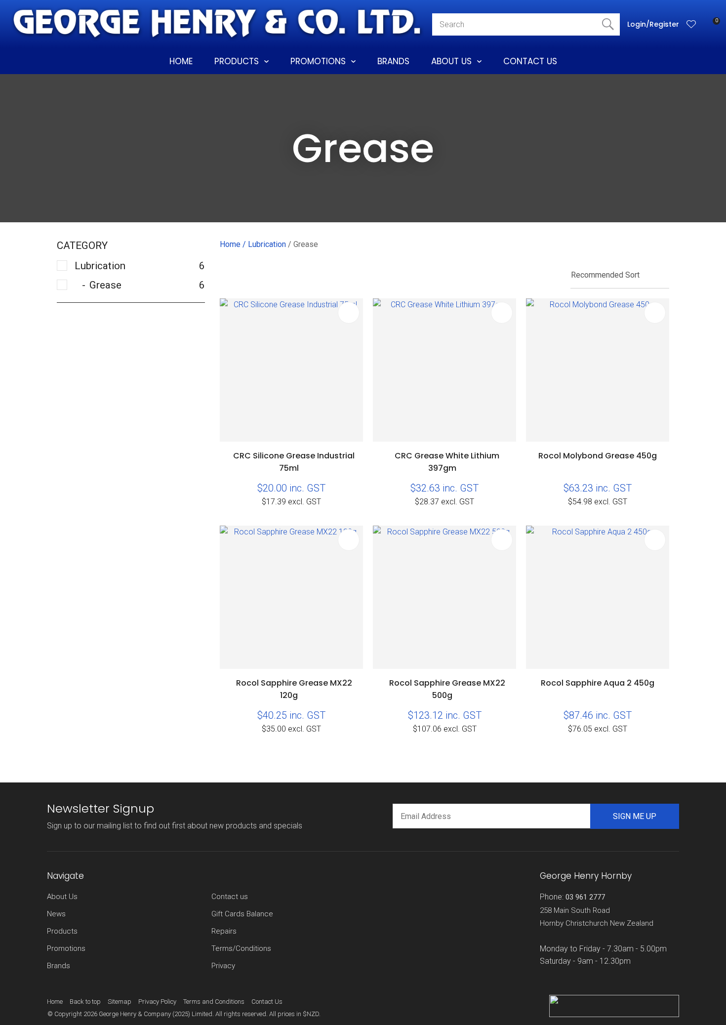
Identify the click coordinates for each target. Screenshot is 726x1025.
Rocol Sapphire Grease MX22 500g (447, 689)
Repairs (224, 931)
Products (236, 61)
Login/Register (653, 24)
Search (608, 24)
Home (181, 61)
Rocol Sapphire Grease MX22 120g (294, 689)
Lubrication (267, 244)
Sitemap (119, 1001)
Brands (393, 61)
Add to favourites (349, 313)
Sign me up (634, 816)
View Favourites (691, 24)
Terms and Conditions (213, 1001)
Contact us (229, 896)
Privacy (223, 965)
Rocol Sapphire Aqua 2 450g (597, 683)
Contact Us (530, 61)
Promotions (318, 61)
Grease (305, 244)
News (56, 913)
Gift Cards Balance (242, 913)
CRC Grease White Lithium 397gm (447, 462)
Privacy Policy (157, 1001)
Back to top (85, 1001)
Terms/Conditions (241, 948)
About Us (451, 61)
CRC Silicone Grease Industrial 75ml (294, 462)
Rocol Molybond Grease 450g (597, 455)
